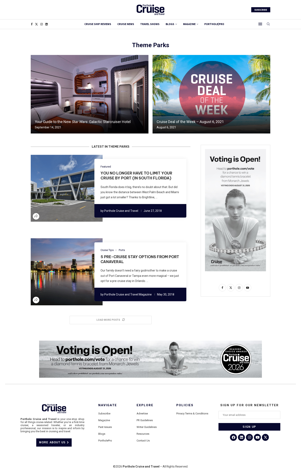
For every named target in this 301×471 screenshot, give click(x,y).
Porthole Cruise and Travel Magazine (128, 294)
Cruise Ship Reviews (97, 24)
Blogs (170, 24)
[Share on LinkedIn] (64, 188)
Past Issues (105, 427)
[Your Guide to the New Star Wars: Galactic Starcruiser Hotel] (89, 94)
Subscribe (104, 413)
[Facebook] (32, 24)
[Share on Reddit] (69, 188)
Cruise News (125, 24)
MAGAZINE (189, 24)
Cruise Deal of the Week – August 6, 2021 (190, 122)
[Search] (268, 24)
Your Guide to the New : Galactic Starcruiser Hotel (83, 122)
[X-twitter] (265, 437)
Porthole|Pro (214, 24)
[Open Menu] (260, 24)
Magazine (104, 420)
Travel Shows (150, 24)
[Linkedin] (46, 24)
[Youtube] (257, 437)
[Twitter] (36, 24)
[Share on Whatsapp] (73, 188)
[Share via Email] (78, 188)
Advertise (142, 413)
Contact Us (143, 440)
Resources (143, 433)
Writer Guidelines (147, 427)
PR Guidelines (145, 420)
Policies (185, 405)
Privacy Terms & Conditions (192, 413)
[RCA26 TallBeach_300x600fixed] (235, 150)
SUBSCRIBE (260, 9)
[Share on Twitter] (59, 188)
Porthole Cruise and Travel (121, 210)
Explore (145, 405)
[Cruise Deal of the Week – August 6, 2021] (211, 94)
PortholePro (105, 440)
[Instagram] (41, 24)
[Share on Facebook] (54, 188)
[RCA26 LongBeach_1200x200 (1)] (150, 342)
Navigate (107, 405)
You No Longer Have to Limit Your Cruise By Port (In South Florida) (136, 175)
